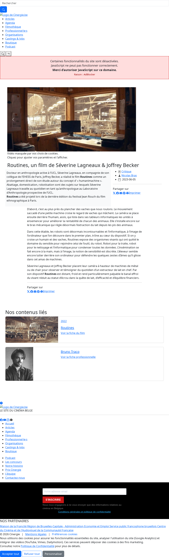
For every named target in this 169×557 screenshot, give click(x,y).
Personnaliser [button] (53, 554)
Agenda (10, 23)
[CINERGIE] (14, 14)
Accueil (9, 423)
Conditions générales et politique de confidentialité (84, 511)
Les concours (13, 462)
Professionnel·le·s (16, 31)
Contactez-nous (15, 478)
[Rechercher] (3, 9)
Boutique (11, 42)
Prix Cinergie (13, 470)
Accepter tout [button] (10, 554)
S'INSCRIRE (53, 499)
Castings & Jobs (15, 38)
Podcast (10, 46)
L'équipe (10, 474)
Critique (126, 171)
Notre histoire (14, 466)
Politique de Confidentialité (37, 546)
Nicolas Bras (129, 175)
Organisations (14, 35)
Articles (10, 19)
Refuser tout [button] (32, 554)
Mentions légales (36, 534)
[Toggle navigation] (2, 53)
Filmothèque (13, 27)
